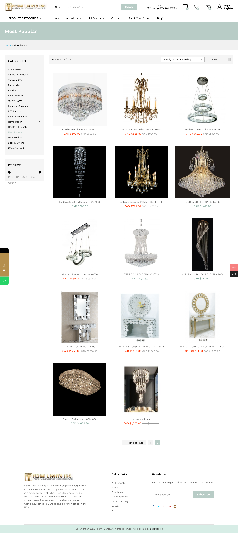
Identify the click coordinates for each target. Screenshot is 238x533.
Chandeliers (14, 69)
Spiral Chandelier (18, 74)
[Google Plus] (164, 506)
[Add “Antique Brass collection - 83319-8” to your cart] (130, 124)
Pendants (13, 90)
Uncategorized (16, 148)
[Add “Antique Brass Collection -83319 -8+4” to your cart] (130, 196)
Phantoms (117, 492)
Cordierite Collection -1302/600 (79, 129)
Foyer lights (14, 85)
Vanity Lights (15, 80)
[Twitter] (158, 506)
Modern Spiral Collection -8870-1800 (80, 202)
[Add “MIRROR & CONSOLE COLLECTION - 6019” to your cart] (130, 341)
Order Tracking (120, 501)
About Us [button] (72, 18)
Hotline (157, 5)
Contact (116, 18)
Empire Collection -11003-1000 (80, 419)
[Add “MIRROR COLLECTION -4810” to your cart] (68, 341)
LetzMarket (156, 529)
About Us (117, 487)
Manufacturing (120, 496)
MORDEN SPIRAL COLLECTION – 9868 (202, 274)
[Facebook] (153, 506)
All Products (96, 18)
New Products (16, 137)
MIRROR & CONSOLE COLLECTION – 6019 (141, 346)
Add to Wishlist (83, 124)
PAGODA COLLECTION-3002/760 (202, 202)
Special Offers (16, 142)
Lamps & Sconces (18, 106)
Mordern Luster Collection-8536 (80, 274)
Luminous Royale (141, 419)
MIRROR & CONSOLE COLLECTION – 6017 (202, 346)
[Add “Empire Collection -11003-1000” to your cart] (68, 413)
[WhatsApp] (4, 281)
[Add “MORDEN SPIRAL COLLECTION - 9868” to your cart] (191, 269)
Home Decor (15, 121)
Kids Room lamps (17, 116)
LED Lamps (14, 111)
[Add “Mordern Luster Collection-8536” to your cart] (68, 269)
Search (129, 7)
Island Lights (15, 100)
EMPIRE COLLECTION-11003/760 (141, 274)
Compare (91, 124)
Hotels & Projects (17, 127)
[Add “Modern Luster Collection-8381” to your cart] (191, 124)
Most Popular (15, 132)
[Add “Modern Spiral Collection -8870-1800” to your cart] (68, 196)
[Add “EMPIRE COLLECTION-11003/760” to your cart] (130, 269)
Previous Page (135, 443)
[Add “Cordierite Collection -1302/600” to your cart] (68, 124)
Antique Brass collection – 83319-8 (141, 129)
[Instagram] (175, 506)
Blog (160, 18)
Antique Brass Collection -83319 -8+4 (141, 202)
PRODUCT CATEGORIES (23, 18)
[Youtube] (169, 506)
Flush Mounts (15, 95)
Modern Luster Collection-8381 (202, 129)
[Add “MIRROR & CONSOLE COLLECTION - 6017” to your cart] (191, 341)
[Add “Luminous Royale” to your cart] (130, 413)
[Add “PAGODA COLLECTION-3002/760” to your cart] (191, 196)
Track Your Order (139, 18)
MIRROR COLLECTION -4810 (80, 346)
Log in (227, 5)
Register (228, 8)
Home (55, 18)
